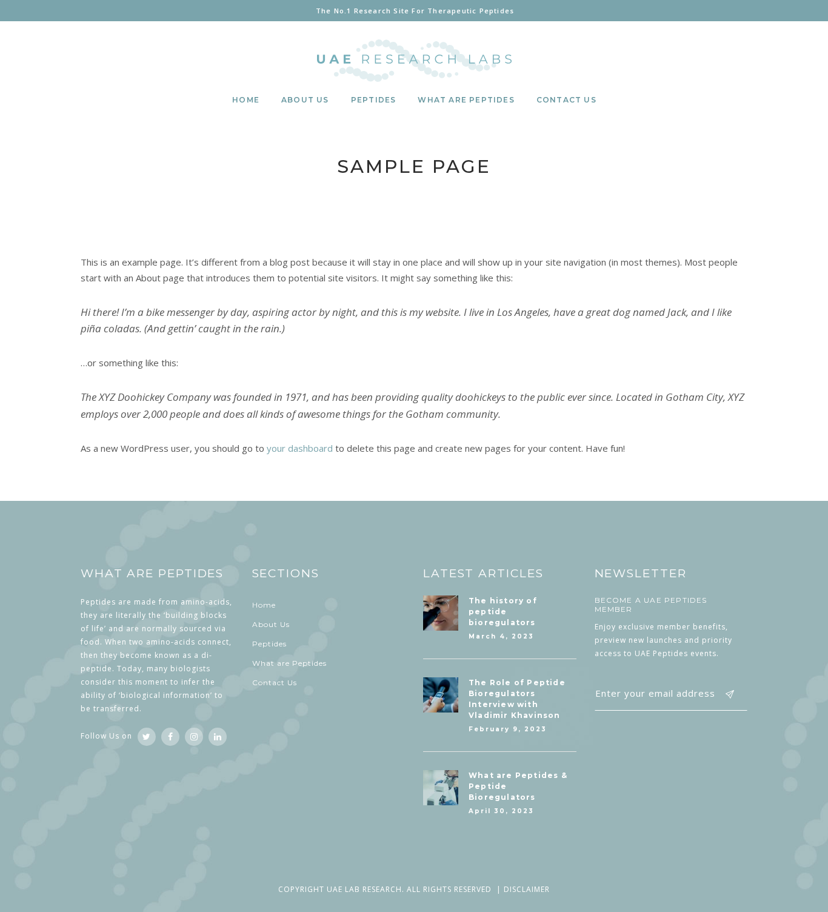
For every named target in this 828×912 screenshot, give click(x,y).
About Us (271, 624)
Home (264, 604)
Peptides (269, 643)
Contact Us (274, 682)
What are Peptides (289, 663)
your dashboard (300, 448)
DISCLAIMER (527, 889)
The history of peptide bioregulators (503, 611)
